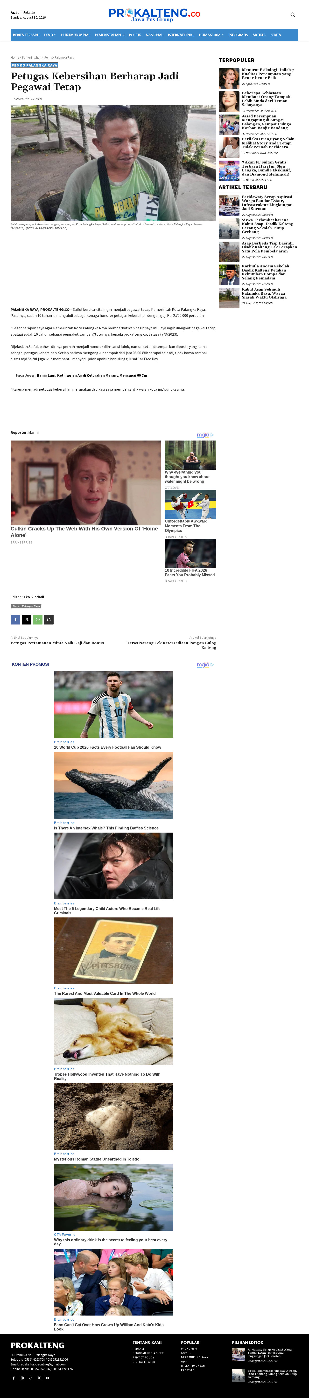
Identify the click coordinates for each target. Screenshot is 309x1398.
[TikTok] (31, 1378)
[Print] (49, 619)
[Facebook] (15, 619)
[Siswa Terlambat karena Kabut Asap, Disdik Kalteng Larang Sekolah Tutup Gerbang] (229, 228)
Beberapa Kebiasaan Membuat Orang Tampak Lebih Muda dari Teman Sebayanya (266, 99)
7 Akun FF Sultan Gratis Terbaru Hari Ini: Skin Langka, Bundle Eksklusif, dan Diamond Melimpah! (266, 168)
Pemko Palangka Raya (59, 57)
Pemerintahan (31, 57)
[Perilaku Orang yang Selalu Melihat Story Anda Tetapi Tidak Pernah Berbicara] (229, 147)
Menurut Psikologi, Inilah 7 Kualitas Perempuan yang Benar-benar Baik (268, 74)
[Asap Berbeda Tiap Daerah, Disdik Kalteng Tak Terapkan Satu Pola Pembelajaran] (229, 252)
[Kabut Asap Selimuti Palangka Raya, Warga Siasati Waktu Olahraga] (229, 298)
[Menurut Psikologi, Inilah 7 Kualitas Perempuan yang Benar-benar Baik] (229, 78)
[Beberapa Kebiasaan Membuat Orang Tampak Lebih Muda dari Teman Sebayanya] (229, 101)
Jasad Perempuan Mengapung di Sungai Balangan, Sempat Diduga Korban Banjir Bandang (266, 122)
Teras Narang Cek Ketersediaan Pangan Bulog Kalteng (171, 645)
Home (15, 57)
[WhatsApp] (37, 619)
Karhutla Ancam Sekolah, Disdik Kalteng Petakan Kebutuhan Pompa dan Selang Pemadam (266, 272)
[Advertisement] (113, 269)
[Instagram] (22, 1378)
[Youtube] (48, 1378)
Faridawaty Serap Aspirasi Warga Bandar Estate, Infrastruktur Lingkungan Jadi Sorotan (267, 203)
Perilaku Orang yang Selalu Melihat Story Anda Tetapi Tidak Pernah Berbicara (268, 143)
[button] (292, 14)
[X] (26, 619)
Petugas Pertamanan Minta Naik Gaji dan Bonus (57, 643)
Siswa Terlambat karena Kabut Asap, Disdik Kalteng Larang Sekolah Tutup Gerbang (267, 226)
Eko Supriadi (34, 597)
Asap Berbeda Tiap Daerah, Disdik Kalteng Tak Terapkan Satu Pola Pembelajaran (269, 247)
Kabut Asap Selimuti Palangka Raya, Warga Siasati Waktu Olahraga (264, 293)
